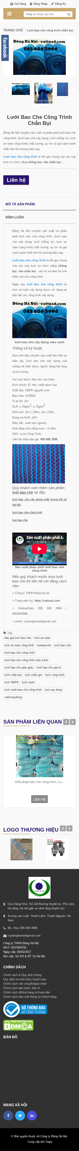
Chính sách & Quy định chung (22, 975)
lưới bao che (22, 492)
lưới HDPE (12, 682)
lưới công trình (54, 675)
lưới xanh (28, 682)
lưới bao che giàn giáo (19, 667)
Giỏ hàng (20, 3)
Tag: (9, 633)
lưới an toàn (42, 638)
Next (73, 91)
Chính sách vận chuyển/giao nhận (25, 983)
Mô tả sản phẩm (20, 204)
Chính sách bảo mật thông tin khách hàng (29, 996)
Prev (5, 91)
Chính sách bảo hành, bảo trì (21, 988)
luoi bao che (20, 520)
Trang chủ (13, 30)
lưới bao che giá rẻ (49, 667)
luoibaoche (44, 645)
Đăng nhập (40, 3)
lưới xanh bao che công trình (23, 689)
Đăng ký (60, 3)
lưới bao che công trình (27, 512)
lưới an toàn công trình (19, 645)
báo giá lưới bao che (18, 638)
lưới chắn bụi (13, 675)
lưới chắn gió (33, 675)
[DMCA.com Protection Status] (18, 1019)
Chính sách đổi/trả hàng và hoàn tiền (26, 992)
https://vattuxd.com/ (47, 600)
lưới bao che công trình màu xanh (26, 660)
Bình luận (14, 217)
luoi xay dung (53, 689)
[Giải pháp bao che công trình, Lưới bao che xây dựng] (39, 756)
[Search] (69, 14)
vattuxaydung (13, 697)
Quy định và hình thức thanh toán (24, 979)
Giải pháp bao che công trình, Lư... (39, 782)
